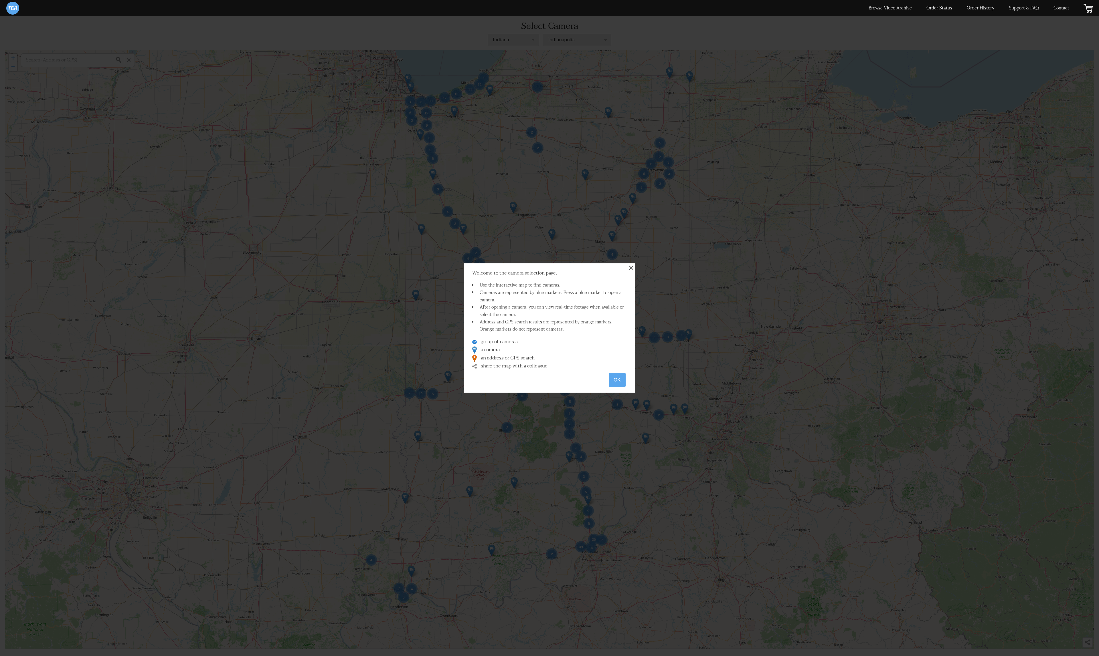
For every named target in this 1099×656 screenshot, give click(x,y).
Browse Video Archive (890, 8)
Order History (980, 8)
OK (617, 380)
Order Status (939, 8)
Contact (1061, 8)
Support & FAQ (1024, 8)
